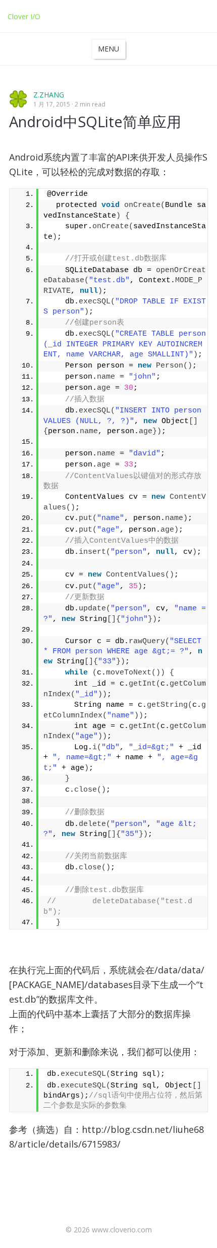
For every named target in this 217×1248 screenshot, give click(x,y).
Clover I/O (24, 16)
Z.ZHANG (48, 94)
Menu (108, 49)
